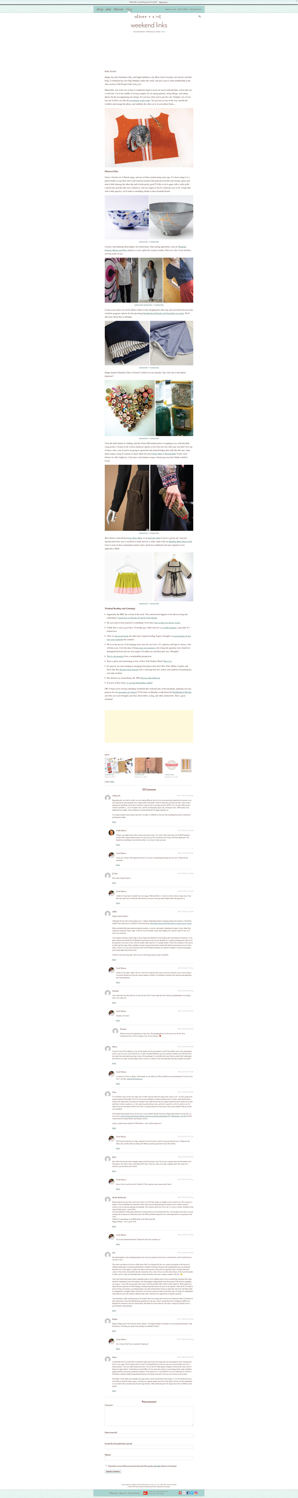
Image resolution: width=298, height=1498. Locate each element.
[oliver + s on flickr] (184, 1492)
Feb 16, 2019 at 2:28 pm (185, 1252)
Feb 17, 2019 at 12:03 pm (185, 1339)
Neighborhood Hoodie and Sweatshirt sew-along (163, 313)
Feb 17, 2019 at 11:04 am (185, 1319)
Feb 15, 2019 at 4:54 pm (185, 1046)
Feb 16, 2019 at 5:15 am (185, 1197)
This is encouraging (115, 656)
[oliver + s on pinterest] (180, 1492)
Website (108, 1455)
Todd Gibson (121, 830)
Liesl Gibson (121, 853)
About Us (123, 1493)
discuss (118, 9)
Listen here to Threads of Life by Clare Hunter (137, 617)
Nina (114, 1092)
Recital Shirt (170, 453)
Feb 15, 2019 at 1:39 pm (185, 911)
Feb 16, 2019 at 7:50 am (185, 891)
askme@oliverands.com (134, 1079)
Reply (114, 822)
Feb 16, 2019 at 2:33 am (185, 830)
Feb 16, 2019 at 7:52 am (185, 968)
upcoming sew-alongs (127, 692)
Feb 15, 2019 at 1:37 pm (185, 873)
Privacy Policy (134, 1493)
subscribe (156, 1466)
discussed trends (122, 636)
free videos (183, 9)
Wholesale (113, 1493)
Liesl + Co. (145, 1493)
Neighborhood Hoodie (182, 692)
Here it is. (168, 661)
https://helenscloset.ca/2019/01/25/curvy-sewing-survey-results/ (171, 923)
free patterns (195, 9)
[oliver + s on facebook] (188, 1492)
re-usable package (168, 627)
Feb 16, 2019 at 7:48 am (185, 1179)
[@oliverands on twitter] (192, 1492)
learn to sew (171, 9)
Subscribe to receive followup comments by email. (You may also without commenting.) (142, 1466)
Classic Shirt (156, 453)
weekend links (109, 774)
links (112, 781)
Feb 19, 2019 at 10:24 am (185, 1357)
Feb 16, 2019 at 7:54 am (185, 1072)
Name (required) (111, 1432)
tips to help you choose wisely (167, 622)
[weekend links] (118, 765)
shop (100, 9)
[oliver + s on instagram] (196, 1492)
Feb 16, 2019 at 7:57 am (185, 1136)
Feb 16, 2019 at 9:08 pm (185, 1029)
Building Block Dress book (180, 541)
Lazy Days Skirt (135, 538)
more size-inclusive (147, 647)
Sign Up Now (163, 2)
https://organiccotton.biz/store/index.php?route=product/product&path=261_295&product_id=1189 (153, 1116)
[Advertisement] (149, 52)
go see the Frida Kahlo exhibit (139, 682)
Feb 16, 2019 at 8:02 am (185, 853)
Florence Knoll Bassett (150, 677)
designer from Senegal (129, 669)
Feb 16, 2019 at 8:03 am (185, 1011)
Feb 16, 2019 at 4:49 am (185, 1157)
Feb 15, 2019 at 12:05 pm (185, 795)
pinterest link (143, 242)
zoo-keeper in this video (140, 100)
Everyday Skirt (154, 538)
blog (129, 9)
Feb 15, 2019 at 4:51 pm (185, 991)
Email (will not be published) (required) (118, 1444)
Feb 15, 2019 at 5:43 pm (185, 1092)
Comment (109, 1405)
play (108, 9)
